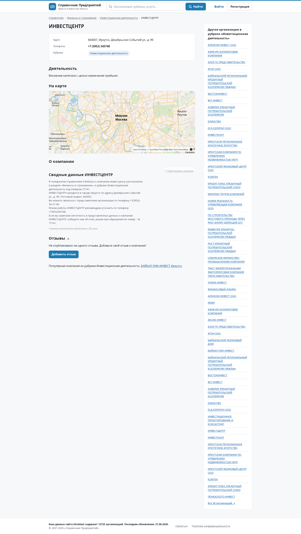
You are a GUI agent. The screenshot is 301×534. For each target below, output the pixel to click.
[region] (122, 122)
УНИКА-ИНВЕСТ (217, 282)
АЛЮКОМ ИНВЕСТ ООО (222, 45)
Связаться (181, 526)
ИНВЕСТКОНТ (216, 134)
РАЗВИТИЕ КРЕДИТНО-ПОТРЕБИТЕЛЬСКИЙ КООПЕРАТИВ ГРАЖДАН (222, 233)
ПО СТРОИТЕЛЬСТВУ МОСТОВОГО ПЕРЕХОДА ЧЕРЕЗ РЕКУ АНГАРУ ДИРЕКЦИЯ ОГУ (226, 218)
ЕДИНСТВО (214, 121)
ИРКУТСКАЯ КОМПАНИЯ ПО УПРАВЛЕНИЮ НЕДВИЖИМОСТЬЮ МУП (224, 155)
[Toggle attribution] (191, 149)
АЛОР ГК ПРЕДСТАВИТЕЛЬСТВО (226, 62)
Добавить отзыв (64, 254)
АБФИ (211, 302)
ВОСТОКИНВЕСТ (217, 93)
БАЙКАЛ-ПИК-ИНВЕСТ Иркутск (161, 266)
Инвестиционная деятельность (119, 17)
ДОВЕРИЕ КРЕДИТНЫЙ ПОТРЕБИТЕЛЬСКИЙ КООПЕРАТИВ (221, 110)
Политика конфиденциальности (211, 526)
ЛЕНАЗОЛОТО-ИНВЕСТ (221, 496)
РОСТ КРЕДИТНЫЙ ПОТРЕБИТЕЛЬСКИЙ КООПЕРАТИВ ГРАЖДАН (222, 247)
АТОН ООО (214, 69)
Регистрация (239, 7)
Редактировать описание (179, 170)
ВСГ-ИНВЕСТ (215, 100)
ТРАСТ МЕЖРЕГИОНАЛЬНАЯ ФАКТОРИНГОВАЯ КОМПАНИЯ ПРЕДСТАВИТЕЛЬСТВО (226, 272)
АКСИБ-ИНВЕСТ (217, 319)
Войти (219, 7)
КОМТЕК (213, 176)
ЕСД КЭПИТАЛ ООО (219, 128)
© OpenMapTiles (155, 149)
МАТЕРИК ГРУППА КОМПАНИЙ (226, 194)
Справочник (56, 17)
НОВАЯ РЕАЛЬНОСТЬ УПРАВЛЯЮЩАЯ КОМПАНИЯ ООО (225, 204)
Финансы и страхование (82, 17)
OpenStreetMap (180, 149)
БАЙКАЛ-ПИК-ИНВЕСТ (221, 350)
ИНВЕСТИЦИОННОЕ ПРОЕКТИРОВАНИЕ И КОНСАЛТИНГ (220, 420)
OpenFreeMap (139, 149)
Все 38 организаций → (221, 503)
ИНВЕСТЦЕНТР (216, 430)
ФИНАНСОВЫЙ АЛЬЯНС (222, 289)
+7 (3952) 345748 (99, 46)
